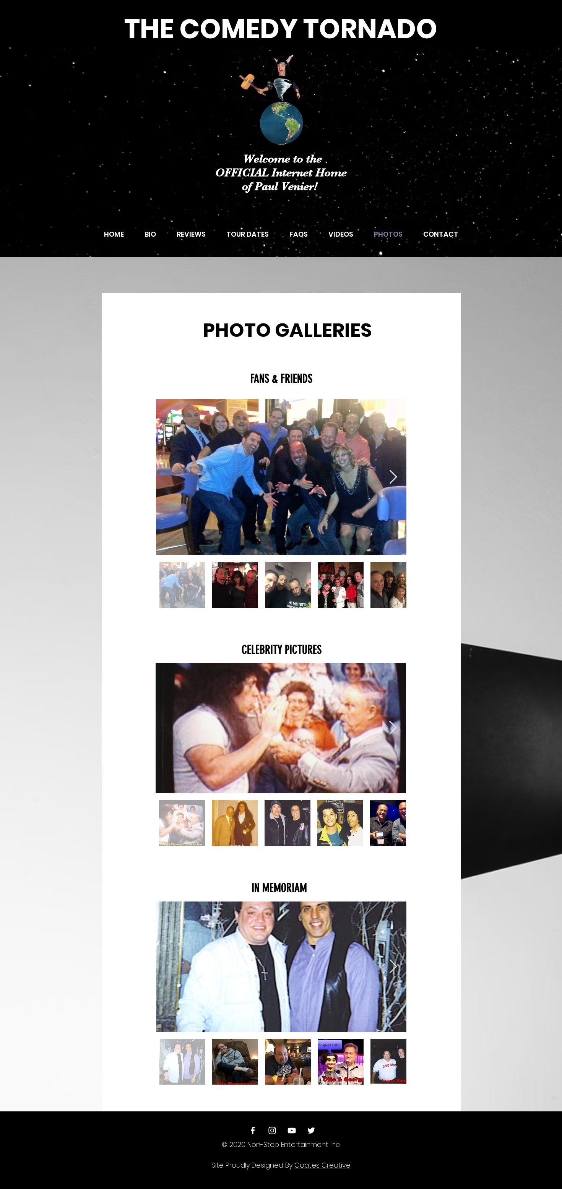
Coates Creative (322, 1165)
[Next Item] (393, 477)
